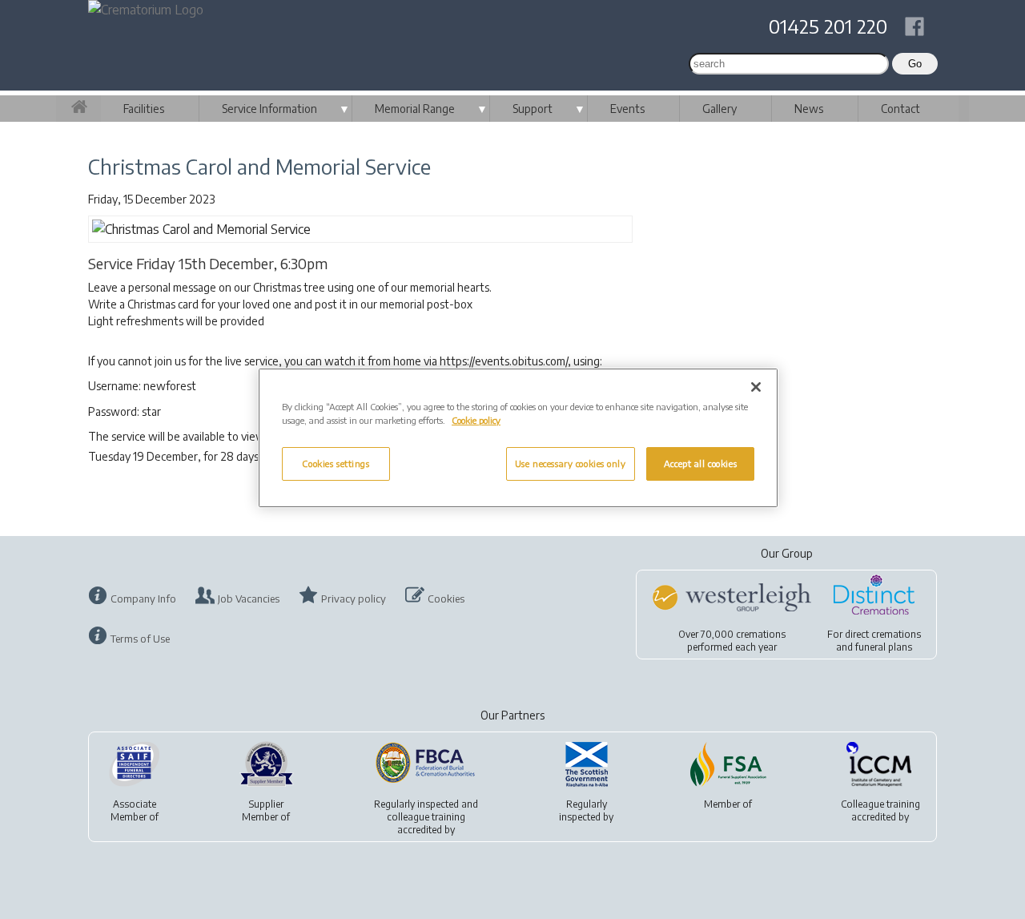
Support (532, 108)
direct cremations (883, 634)
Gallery (719, 108)
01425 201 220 (828, 26)
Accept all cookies (700, 463)
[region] (518, 438)
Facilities (143, 108)
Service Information (269, 108)
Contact (900, 108)
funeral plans (883, 647)
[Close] (756, 387)
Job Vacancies (248, 598)
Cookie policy (476, 420)
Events (627, 108)
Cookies (446, 598)
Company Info (143, 598)
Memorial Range (415, 108)
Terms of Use (140, 638)
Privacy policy (353, 598)
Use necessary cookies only (570, 463)
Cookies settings (335, 463)
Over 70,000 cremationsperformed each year (732, 640)
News (808, 108)
